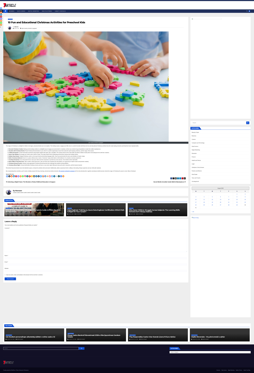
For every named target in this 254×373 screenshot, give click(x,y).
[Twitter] (52, 176)
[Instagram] (25, 176)
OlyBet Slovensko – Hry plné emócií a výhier (208, 337)
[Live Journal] (57, 176)
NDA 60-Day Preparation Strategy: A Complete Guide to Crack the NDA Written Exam (33, 211)
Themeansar (26, 370)
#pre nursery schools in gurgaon (29, 28)
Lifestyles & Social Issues (198, 167)
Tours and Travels (196, 177)
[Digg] (54, 176)
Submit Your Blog (60, 11)
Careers (194, 139)
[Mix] (21, 176)
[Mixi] (48, 176)
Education (10, 19)
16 (245, 199)
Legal (193, 163)
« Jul (193, 211)
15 (237, 199)
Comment (7, 228)
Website (6, 268)
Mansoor (16, 26)
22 (237, 202)
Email (6, 262)
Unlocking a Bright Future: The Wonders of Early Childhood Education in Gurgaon (31, 182)
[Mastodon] (18, 176)
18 (204, 202)
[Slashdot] (59, 176)
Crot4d (14, 192)
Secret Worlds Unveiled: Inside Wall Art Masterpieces (168, 182)
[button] (247, 11)
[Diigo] (45, 176)
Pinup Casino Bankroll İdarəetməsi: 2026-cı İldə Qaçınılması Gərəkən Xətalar (93, 336)
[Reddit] (12, 176)
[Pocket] (50, 176)
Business (11, 11)
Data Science (21, 11)
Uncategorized (195, 181)
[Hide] (0, 27)
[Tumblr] (39, 176)
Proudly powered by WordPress (9, 370)
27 (220, 205)
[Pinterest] (16, 176)
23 (245, 202)
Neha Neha (16, 214)
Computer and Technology (198, 142)
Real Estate (194, 174)
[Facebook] (7, 176)
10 (195, 199)
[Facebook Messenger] (41, 176)
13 (220, 199)
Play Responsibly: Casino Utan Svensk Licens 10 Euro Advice (152, 337)
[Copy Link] (32, 176)
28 (228, 205)
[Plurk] (43, 176)
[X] (9, 176)
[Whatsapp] (23, 176)
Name (6, 255)
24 (195, 205)
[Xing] (27, 176)
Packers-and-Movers (197, 170)
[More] (63, 176)
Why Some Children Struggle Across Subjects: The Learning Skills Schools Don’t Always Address (154, 211)
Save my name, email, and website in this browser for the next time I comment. (24, 274)
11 (204, 199)
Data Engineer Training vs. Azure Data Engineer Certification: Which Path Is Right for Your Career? (95, 211)
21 (228, 202)
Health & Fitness (47, 11)
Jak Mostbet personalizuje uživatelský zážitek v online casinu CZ (30, 337)
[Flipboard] (30, 176)
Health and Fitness (196, 160)
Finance (194, 156)
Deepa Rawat (20, 339)
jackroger (78, 214)
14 (228, 199)
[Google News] (61, 176)
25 (204, 205)
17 (195, 202)
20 (220, 202)
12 (212, 199)
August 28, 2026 (11, 339)
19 (212, 202)
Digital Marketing (33, 11)
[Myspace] (34, 176)
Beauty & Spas (195, 132)
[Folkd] (36, 176)
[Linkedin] (14, 176)
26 (212, 205)
